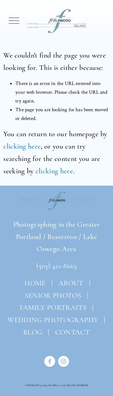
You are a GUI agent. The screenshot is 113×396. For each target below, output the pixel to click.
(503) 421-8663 (56, 266)
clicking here (22, 146)
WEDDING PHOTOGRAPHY (53, 320)
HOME (34, 283)
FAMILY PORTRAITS (53, 307)
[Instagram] (63, 361)
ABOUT (70, 283)
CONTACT (72, 332)
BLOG (32, 332)
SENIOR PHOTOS (53, 295)
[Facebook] (49, 361)
